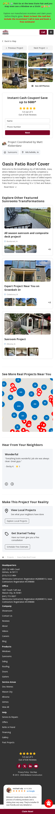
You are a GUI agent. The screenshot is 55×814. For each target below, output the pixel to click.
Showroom (7, 610)
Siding (4, 661)
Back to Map (10, 41)
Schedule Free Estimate (17, 546)
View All (5, 707)
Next (27, 132)
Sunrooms (7, 656)
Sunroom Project (15, 339)
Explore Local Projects (17, 521)
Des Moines (7, 686)
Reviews (6, 621)
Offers (5, 722)
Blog (4, 641)
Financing (6, 732)
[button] (44, 425)
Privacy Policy (23, 772)
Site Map (33, 772)
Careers (5, 636)
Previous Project (15, 48)
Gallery (5, 737)
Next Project (39, 48)
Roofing (5, 666)
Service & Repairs (10, 717)
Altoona (5, 696)
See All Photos (42, 86)
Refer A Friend (8, 727)
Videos (5, 631)
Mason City (7, 691)
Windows (6, 651)
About (5, 626)
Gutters (5, 676)
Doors (5, 671)
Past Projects (8, 742)
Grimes (5, 702)
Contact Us (7, 615)
